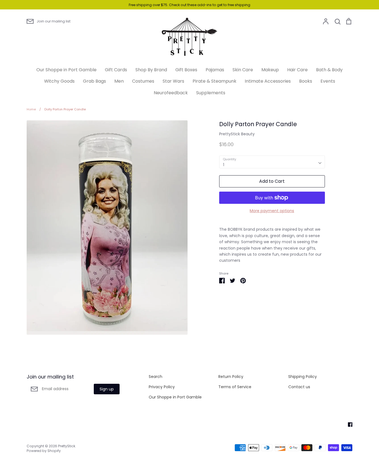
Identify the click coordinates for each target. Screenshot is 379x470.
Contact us (299, 387)
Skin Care (243, 70)
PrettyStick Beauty (237, 134)
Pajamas (215, 70)
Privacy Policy (162, 387)
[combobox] (272, 162)
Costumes (143, 81)
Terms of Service (234, 387)
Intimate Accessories (268, 81)
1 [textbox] (223, 164)
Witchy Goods (59, 81)
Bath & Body (329, 70)
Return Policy (230, 376)
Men (119, 81)
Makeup (270, 70)
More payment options (272, 211)
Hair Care (297, 70)
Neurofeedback (171, 93)
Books (305, 81)
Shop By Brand (151, 70)
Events (327, 81)
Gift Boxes (186, 70)
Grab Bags (94, 81)
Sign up (107, 389)
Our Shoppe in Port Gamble (66, 70)
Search (155, 376)
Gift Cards (116, 70)
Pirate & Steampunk (214, 81)
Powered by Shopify (44, 450)
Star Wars (173, 81)
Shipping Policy (302, 376)
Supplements (210, 93)
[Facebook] (348, 424)
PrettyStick (66, 446)
